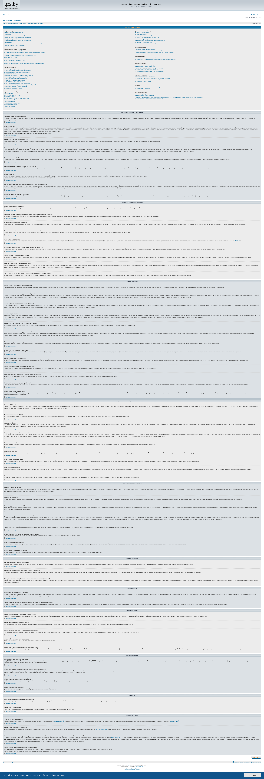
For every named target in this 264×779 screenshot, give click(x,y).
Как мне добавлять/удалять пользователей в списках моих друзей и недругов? (155, 59)
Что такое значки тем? (9, 106)
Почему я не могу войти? (10, 39)
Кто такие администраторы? (142, 32)
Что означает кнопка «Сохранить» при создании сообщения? (20, 85)
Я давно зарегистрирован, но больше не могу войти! (17, 40)
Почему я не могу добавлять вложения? (14, 80)
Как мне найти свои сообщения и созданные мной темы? (150, 71)
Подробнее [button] (64, 775)
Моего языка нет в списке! (11, 57)
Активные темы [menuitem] (18, 20)
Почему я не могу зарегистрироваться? (14, 35)
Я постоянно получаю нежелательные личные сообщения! (150, 50)
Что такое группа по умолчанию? (143, 42)
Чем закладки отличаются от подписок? (145, 76)
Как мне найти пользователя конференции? (146, 69)
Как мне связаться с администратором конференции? (149, 98)
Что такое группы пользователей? (143, 35)
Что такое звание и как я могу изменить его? (15, 62)
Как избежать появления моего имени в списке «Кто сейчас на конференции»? (24, 52)
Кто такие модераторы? (141, 34)
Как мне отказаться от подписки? (143, 81)
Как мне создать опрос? (10, 73)
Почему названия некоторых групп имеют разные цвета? (150, 40)
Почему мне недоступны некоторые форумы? (16, 78)
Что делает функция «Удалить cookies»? (14, 45)
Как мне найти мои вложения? (142, 88)
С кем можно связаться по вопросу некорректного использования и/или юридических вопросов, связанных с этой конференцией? (169, 97)
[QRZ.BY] (12, 5)
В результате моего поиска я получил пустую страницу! (149, 68)
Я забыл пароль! (8, 42)
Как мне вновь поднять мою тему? (13, 88)
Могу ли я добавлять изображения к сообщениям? (17, 98)
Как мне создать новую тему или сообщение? (16, 69)
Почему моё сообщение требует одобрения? (15, 86)
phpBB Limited (58, 721)
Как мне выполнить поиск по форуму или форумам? (148, 64)
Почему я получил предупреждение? (13, 81)
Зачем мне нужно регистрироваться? (13, 32)
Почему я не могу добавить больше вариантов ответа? (18, 75)
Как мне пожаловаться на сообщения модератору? (17, 83)
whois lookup (114, 737)
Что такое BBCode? (9, 93)
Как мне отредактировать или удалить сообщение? (17, 70)
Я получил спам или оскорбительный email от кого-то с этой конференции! (154, 52)
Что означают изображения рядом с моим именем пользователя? (21, 58)
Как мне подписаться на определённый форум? (147, 80)
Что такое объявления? (10, 101)
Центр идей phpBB (100, 729)
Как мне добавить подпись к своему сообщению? (17, 72)
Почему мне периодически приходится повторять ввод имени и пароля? (23, 43)
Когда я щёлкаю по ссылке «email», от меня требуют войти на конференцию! (24, 63)
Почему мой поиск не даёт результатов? (145, 66)
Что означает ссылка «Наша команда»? (145, 43)
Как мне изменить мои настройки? (13, 50)
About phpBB (173, 721)
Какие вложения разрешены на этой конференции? (148, 87)
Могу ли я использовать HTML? (12, 95)
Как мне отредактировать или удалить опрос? (16, 77)
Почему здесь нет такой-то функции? (144, 95)
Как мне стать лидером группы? (143, 39)
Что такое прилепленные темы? (12, 103)
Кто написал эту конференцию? (143, 94)
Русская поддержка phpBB (132, 768)
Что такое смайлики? (9, 96)
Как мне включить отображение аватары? (15, 60)
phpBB (236, 241)
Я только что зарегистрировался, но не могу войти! (17, 37)
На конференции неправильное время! (14, 54)
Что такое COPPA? (9, 34)
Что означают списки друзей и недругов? (145, 57)
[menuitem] (5, 15)
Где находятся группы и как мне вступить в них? (147, 37)
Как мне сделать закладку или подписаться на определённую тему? (152, 78)
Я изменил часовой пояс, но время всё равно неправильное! (20, 55)
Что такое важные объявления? (12, 99)
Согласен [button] (252, 775)
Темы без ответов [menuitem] (7, 20)
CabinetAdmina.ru (139, 766)
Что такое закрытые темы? (11, 104)
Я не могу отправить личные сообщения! (145, 49)
